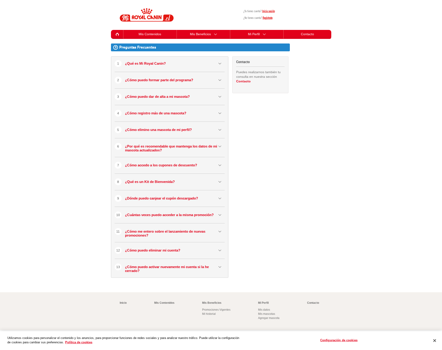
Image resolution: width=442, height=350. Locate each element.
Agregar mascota (268, 318)
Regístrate (268, 18)
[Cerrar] (435, 341)
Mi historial (209, 313)
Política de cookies (78, 342)
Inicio (123, 302)
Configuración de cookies (339, 340)
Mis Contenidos (150, 34)
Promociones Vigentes (216, 309)
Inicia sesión (268, 11)
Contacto (307, 34)
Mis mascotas (266, 313)
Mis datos (264, 309)
